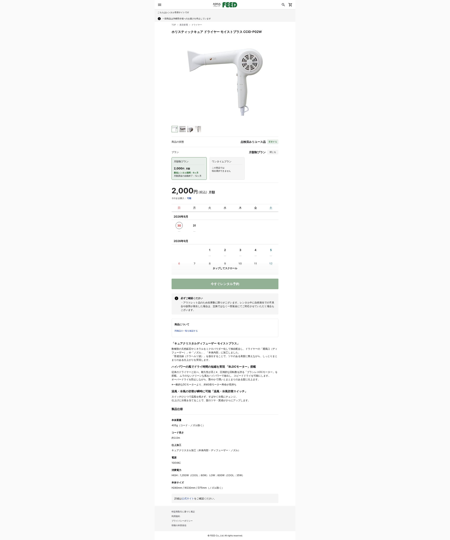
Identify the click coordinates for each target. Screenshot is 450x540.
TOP (174, 24)
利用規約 (176, 516)
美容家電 (183, 24)
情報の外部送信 (179, 525)
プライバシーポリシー (182, 520)
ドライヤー (196, 24)
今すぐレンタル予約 (225, 284)
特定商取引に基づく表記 (183, 511)
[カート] (290, 4)
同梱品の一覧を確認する (186, 330)
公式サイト (188, 498)
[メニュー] (159, 4)
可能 (189, 198)
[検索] (283, 4)
